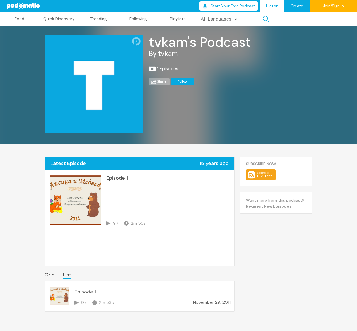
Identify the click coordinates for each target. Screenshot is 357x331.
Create (297, 5)
